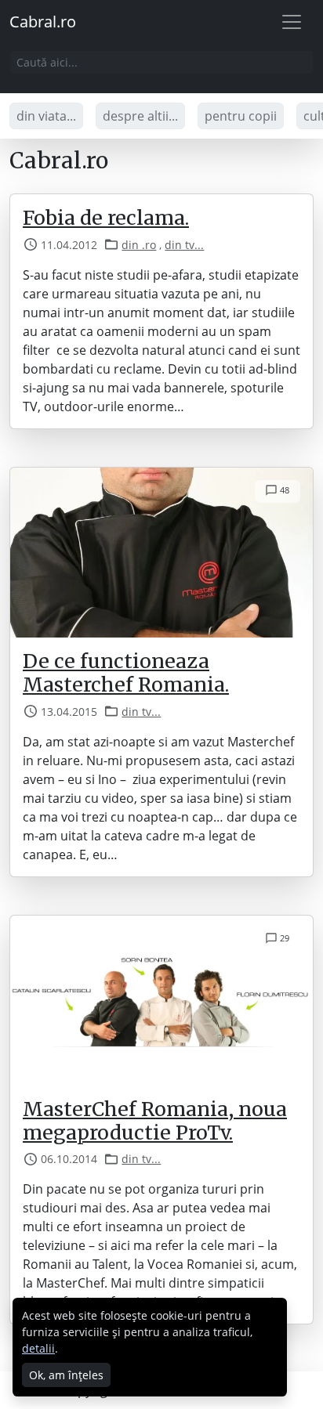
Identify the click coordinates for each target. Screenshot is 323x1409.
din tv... (184, 244)
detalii (38, 1348)
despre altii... (140, 116)
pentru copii (241, 116)
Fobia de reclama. (106, 217)
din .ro (139, 244)
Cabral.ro (42, 21)
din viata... (46, 116)
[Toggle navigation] (292, 22)
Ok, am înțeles (66, 1374)
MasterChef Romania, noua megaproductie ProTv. (155, 1120)
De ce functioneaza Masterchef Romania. (126, 673)
